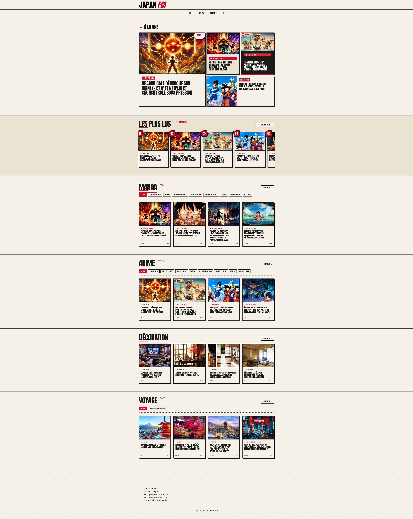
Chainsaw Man (235, 195)
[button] (223, 13)
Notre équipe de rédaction (156, 500)
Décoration (213, 13)
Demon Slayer (181, 271)
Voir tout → (267, 187)
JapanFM (214, 510)
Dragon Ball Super (180, 195)
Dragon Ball (154, 271)
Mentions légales (151, 491)
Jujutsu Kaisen (221, 271)
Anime (201, 13)
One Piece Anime (167, 271)
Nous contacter (151, 488)
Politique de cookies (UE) (155, 497)
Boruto (167, 195)
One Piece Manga (155, 195)
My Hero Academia (211, 195)
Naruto (224, 195)
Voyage (148, 400)
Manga (192, 13)
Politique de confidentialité (156, 494)
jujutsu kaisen (196, 195)
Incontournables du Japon (158, 408)
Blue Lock (247, 195)
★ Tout (143, 195)
